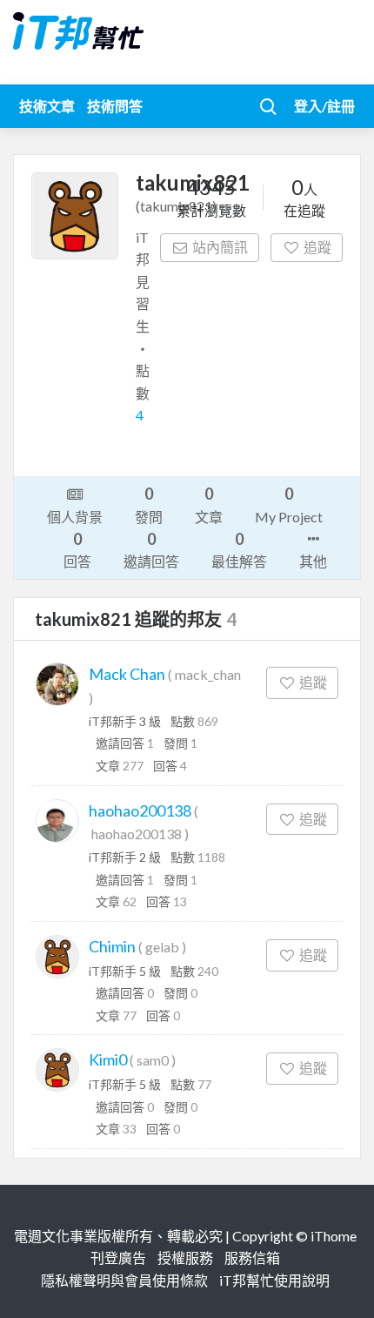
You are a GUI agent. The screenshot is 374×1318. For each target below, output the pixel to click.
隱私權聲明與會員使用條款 (124, 1280)
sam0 (153, 1060)
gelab (162, 946)
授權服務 (185, 1257)
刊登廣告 (118, 1257)
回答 (77, 549)
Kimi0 (108, 1059)
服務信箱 (252, 1257)
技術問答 (115, 106)
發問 (149, 504)
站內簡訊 (220, 247)
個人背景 (75, 516)
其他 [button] (313, 561)
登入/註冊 (324, 106)
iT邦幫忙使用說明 (274, 1280)
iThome (334, 1235)
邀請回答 (151, 549)
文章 (209, 504)
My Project (289, 504)
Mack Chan (127, 673)
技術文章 (47, 106)
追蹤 (317, 247)
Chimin (112, 946)
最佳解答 (239, 549)
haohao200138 (140, 810)
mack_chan (208, 674)
